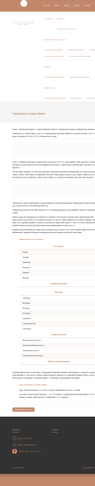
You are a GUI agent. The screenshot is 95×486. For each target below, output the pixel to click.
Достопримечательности (55, 77)
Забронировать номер (23, 409)
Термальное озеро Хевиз (80, 77)
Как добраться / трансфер (55, 98)
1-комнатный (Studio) (75, 50)
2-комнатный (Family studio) (79, 56)
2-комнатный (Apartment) (54, 56)
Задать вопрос (75, 98)
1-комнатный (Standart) (53, 50)
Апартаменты (88, 468)
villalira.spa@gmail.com (27, 445)
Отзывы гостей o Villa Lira (66, 29)
